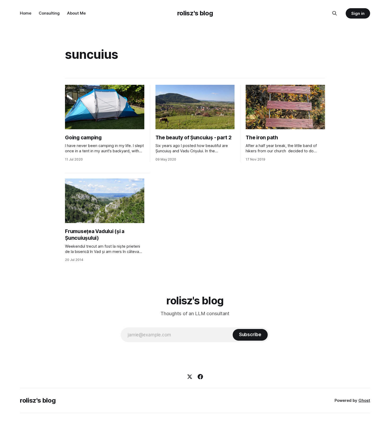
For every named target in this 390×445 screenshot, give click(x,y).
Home (25, 13)
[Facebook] (200, 376)
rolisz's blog (195, 13)
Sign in (358, 13)
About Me (76, 13)
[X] (189, 376)
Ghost (364, 400)
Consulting (49, 13)
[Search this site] (334, 13)
